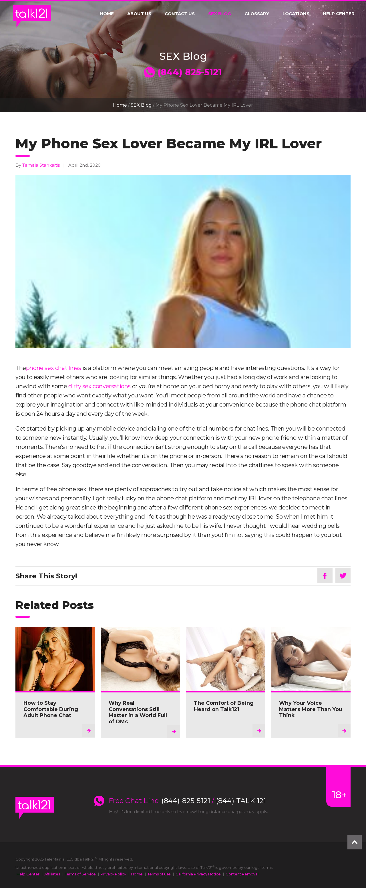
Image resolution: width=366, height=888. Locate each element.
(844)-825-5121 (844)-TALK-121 (214, 801)
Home (107, 13)
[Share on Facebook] (325, 575)
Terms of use (159, 874)
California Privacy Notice (198, 874)
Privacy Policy (113, 874)
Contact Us (180, 13)
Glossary (256, 13)
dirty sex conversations (99, 386)
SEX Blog (219, 13)
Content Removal (242, 874)
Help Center (339, 13)
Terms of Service (80, 874)
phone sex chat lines (53, 368)
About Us (139, 13)
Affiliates (52, 874)
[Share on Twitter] (343, 575)
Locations (296, 13)
